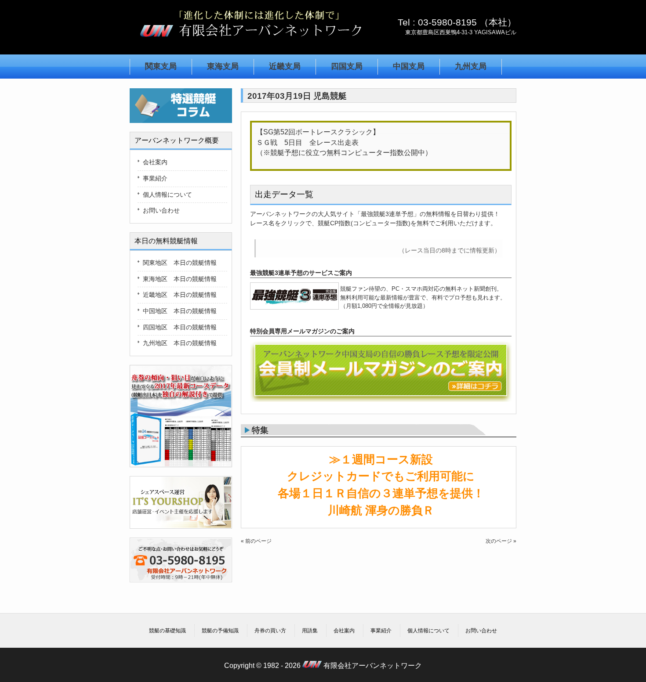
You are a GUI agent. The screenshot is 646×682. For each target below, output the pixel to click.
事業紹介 (155, 178)
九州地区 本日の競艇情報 (180, 342)
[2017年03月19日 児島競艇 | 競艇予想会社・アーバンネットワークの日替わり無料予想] (250, 41)
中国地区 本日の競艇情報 (180, 310)
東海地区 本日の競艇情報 (180, 278)
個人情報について (167, 194)
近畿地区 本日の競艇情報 (180, 294)
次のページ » (501, 541)
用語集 (310, 631)
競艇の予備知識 (220, 631)
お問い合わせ (161, 210)
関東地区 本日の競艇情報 (180, 262)
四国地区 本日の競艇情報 (180, 327)
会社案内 (155, 162)
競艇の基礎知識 (167, 631)
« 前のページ (256, 541)
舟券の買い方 (270, 631)
